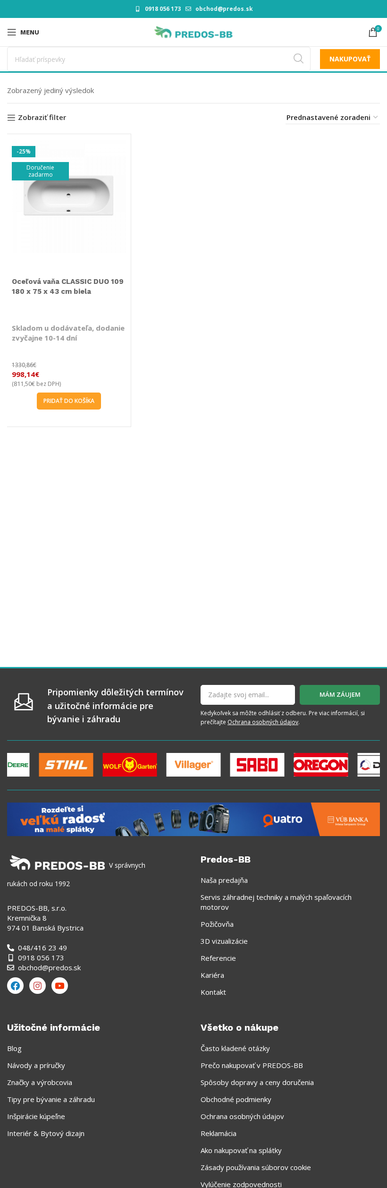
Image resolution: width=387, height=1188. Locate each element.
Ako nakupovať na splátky (241, 1150)
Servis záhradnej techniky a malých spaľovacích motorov (276, 902)
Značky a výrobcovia (39, 1082)
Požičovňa (217, 924)
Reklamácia (218, 1133)
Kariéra (212, 975)
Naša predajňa (224, 880)
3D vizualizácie (224, 941)
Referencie (218, 958)
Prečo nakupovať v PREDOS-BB (252, 1065)
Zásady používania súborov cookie (256, 1167)
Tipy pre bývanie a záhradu (51, 1099)
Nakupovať (349, 58)
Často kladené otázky (235, 1048)
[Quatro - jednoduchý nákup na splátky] (193, 818)
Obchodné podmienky (236, 1099)
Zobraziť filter (42, 117)
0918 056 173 (163, 9)
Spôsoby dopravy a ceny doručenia (257, 1082)
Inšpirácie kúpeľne (36, 1116)
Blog (14, 1048)
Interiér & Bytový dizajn (45, 1133)
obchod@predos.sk (224, 9)
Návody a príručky (36, 1065)
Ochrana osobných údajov (262, 722)
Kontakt (213, 992)
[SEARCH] (298, 59)
